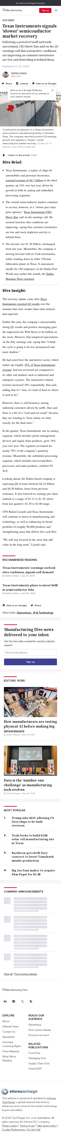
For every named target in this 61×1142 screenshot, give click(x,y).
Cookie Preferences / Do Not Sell (21, 1129)
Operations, (24, 612)
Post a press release (25, 974)
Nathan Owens (19, 72)
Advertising (34, 1024)
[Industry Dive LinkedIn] (5, 1001)
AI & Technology (43, 612)
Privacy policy (10, 1125)
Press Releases (10, 1051)
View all (8, 974)
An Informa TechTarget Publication (30, 3)
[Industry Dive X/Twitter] (22, 1001)
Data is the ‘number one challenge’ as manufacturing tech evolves (28, 785)
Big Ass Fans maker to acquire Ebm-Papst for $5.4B (33, 872)
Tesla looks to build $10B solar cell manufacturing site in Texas (33, 839)
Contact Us (8, 1031)
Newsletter (8, 1037)
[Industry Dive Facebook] (13, 1001)
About (5, 1021)
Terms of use (27, 1125)
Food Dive (34, 1053)
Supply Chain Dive (38, 1063)
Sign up (45, 10)
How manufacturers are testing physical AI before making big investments (30, 726)
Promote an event (38, 1035)
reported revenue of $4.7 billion (24, 180)
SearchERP (35, 1068)
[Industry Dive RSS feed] (30, 1001)
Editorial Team (10, 1026)
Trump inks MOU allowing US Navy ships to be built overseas (33, 821)
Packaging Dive (37, 1058)
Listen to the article (22, 155)
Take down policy (47, 1125)
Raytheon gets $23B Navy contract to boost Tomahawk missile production (33, 856)
